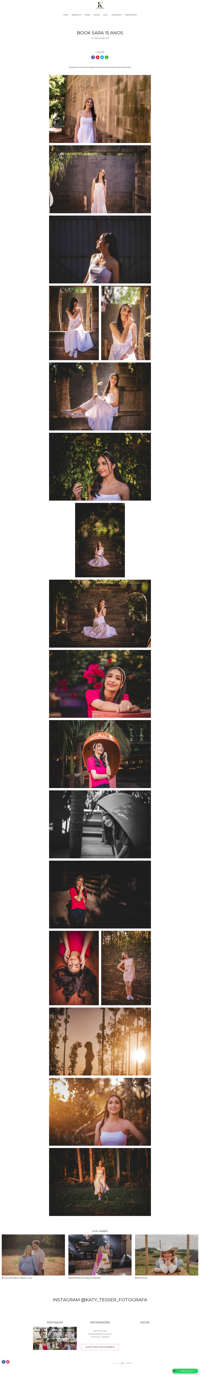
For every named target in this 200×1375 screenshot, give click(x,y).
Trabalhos (76, 15)
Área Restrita (131, 15)
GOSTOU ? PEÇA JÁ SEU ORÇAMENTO (100, 1347)
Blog (105, 15)
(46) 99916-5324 (100, 1331)
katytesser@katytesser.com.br (100, 1334)
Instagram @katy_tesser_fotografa (100, 1299)
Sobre (87, 15)
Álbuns (97, 15)
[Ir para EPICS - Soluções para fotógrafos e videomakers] (122, 1363)
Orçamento (116, 15)
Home (65, 15)
